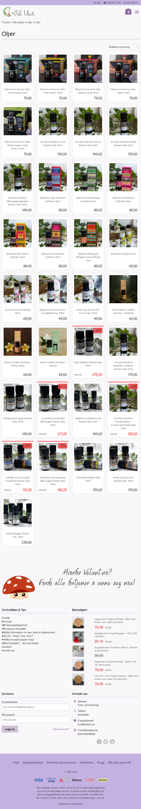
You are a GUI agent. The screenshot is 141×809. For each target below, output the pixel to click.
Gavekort (7, 646)
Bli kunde (7, 621)
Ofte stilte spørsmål (119, 762)
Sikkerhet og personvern (61, 762)
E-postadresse (10, 702)
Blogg (100, 762)
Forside (6, 22)
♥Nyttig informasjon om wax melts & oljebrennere (28, 632)
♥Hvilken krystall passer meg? (18, 639)
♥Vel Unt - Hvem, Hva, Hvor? (17, 636)
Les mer (100, 797)
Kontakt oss (8, 650)
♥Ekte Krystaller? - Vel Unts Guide (20, 643)
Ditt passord (8, 714)
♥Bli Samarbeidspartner (14, 625)
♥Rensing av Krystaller (14, 628)
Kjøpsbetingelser (33, 762)
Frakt (16, 762)
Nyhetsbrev (87, 762)
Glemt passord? (61, 729)
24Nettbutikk (76, 803)
